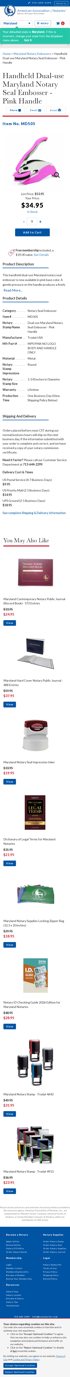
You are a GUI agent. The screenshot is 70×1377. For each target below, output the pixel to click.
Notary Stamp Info (52, 1265)
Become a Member (15, 1275)
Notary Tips (12, 1302)
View (9, 622)
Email (34, 110)
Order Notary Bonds (16, 1252)
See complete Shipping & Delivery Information (34, 513)
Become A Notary (15, 1298)
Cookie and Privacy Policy (26, 1359)
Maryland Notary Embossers (32, 54)
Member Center (14, 1268)
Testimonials (12, 1306)
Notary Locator (13, 1295)
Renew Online (13, 1245)
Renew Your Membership (19, 1279)
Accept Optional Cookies (20, 1365)
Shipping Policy (51, 1275)
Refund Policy (50, 1279)
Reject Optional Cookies (19, 1372)
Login (9, 1265)
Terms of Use (50, 1268)
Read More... (13, 290)
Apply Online (12, 1241)
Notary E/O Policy (15, 1248)
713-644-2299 (41, 3)
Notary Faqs (12, 1291)
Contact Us (61, 3)
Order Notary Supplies (54, 1248)
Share (14, 110)
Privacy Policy (50, 1272)
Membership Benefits (17, 1272)
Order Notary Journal (54, 1252)
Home (7, 54)
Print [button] (54, 110)
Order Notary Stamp (53, 1241)
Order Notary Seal (52, 1245)
